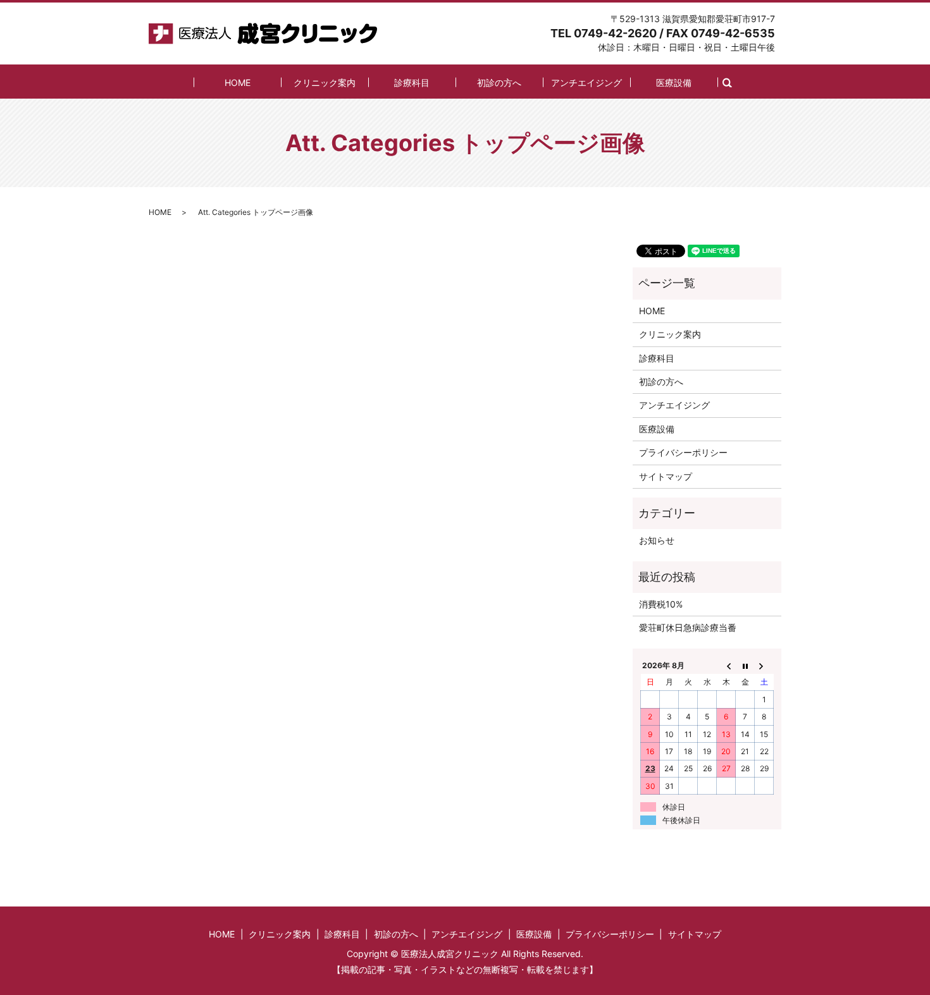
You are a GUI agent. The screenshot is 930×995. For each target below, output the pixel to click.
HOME (238, 82)
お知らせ (656, 540)
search (734, 81)
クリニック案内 (325, 82)
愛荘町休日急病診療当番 (687, 627)
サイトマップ (665, 476)
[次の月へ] (764, 665)
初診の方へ (499, 82)
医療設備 (673, 82)
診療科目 (412, 82)
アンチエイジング (586, 82)
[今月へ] (745, 665)
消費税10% (661, 604)
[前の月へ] (726, 665)
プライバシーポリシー (683, 452)
